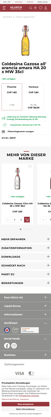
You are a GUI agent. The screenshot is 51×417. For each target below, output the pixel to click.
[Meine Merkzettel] (40, 8)
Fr (9, 2)
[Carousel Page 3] (27, 229)
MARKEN (18, 2)
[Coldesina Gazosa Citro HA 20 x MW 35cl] (17, 178)
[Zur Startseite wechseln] (16, 7)
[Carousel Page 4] (30, 229)
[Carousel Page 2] (24, 229)
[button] (25, 239)
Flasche (11, 87)
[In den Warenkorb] (27, 219)
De (4, 2)
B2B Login (43, 2)
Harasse (33, 87)
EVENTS (30, 2)
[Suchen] (31, 8)
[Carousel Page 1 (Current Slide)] (20, 229)
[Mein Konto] (45, 8)
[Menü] (4, 8)
